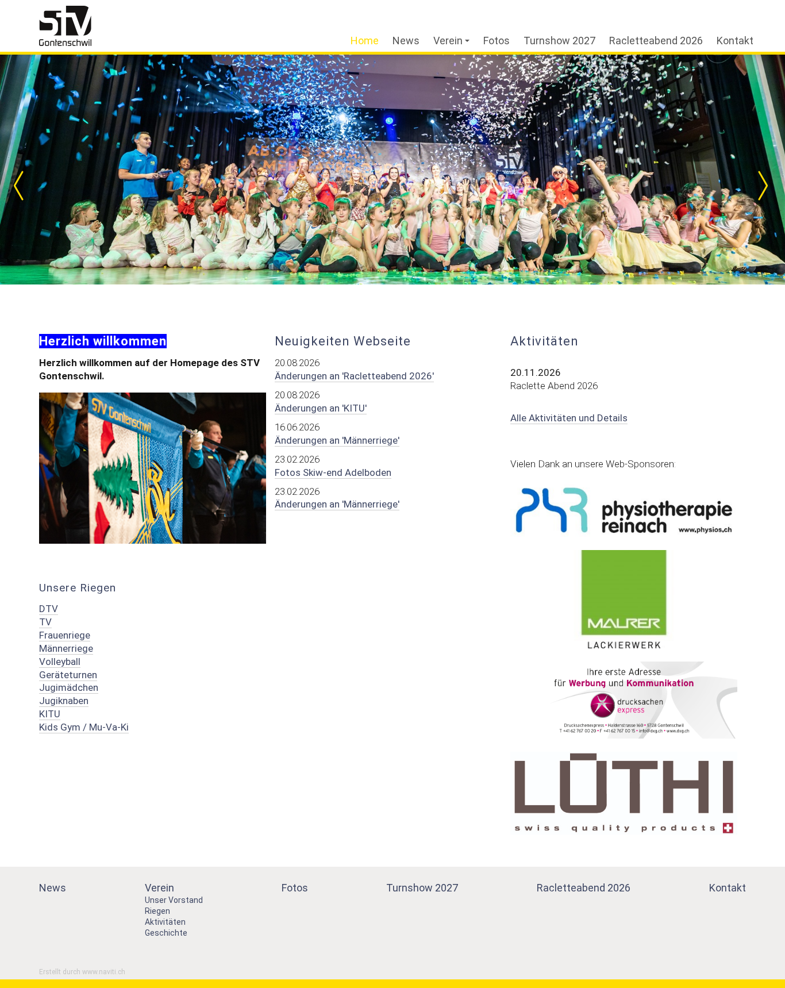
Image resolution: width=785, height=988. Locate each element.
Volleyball (59, 661)
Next (762, 185)
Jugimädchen (68, 687)
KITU (49, 714)
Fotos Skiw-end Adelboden (333, 472)
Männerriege (66, 648)
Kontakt (735, 40)
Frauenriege (64, 635)
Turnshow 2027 (559, 40)
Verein (448, 40)
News (406, 40)
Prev (23, 185)
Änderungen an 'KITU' (321, 408)
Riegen (157, 911)
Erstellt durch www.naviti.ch (82, 972)
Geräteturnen (68, 675)
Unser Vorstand (174, 900)
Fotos (496, 40)
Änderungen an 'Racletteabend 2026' (354, 376)
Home (365, 40)
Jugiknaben (63, 700)
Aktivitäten (165, 922)
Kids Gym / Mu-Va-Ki (84, 727)
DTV (48, 608)
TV (45, 622)
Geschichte (166, 932)
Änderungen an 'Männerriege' (337, 440)
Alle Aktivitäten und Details (569, 418)
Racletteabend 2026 (656, 40)
